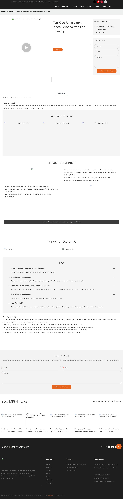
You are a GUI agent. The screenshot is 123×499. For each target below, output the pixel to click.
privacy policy (59, 495)
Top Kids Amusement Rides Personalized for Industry (33, 12)
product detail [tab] (61, 93)
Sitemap (50, 495)
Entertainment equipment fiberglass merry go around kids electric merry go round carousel (36, 430)
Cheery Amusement (7, 12)
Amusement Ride (98, 401)
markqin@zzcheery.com (106, 481)
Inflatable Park (109, 401)
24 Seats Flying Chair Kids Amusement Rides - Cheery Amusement (11, 430)
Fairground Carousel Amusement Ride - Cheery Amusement (85, 430)
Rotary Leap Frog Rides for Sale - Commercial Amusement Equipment (109, 430)
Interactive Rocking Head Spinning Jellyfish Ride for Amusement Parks (60, 430)
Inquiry (58, 49)
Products (118, 401)
